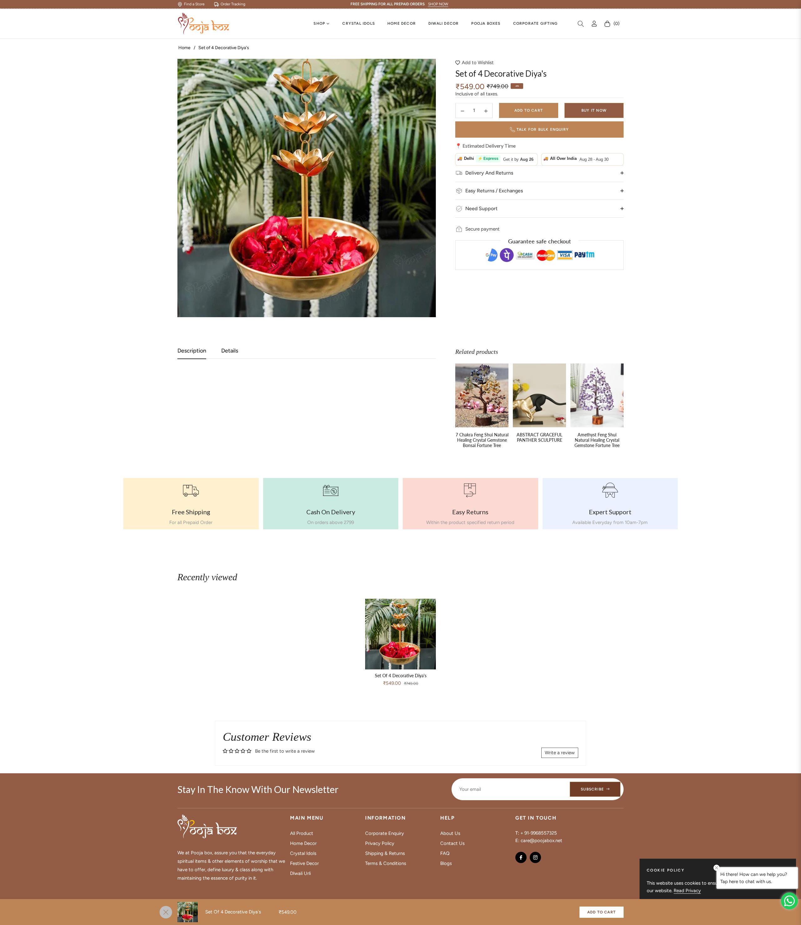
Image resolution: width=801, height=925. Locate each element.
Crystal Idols (303, 853)
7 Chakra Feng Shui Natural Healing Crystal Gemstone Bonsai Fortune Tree (482, 440)
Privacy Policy (379, 843)
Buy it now (594, 111)
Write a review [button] (560, 752)
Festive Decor (304, 863)
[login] (594, 24)
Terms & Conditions (385, 863)
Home (184, 47)
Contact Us (452, 843)
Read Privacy (687, 890)
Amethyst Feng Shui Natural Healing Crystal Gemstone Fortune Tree (597, 440)
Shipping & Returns (385, 853)
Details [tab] (229, 350)
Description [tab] (191, 350)
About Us (450, 833)
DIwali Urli (300, 873)
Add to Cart (601, 912)
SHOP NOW (438, 4)
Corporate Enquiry (384, 833)
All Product (301, 833)
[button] (581, 24)
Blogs (446, 863)
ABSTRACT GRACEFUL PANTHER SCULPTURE (539, 437)
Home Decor (303, 843)
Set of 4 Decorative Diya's (400, 675)
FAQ (445, 853)
